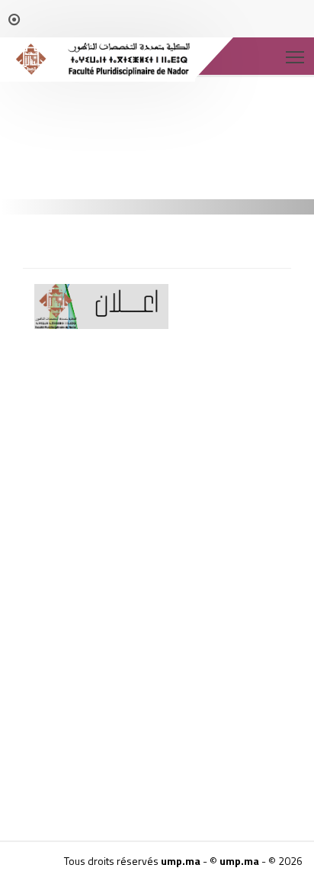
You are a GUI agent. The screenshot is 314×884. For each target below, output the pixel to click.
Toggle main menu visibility (295, 56)
